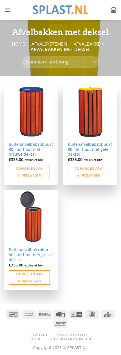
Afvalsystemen (49, 44)
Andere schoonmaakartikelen (61, 339)
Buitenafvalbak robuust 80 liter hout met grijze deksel (31, 254)
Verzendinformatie (70, 335)
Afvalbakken (89, 44)
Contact (39, 335)
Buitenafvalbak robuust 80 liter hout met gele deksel (90, 149)
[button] (7, 10)
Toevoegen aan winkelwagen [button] (29, 171)
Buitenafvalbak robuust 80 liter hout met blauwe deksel (31, 149)
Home (18, 44)
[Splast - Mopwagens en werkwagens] (60, 9)
